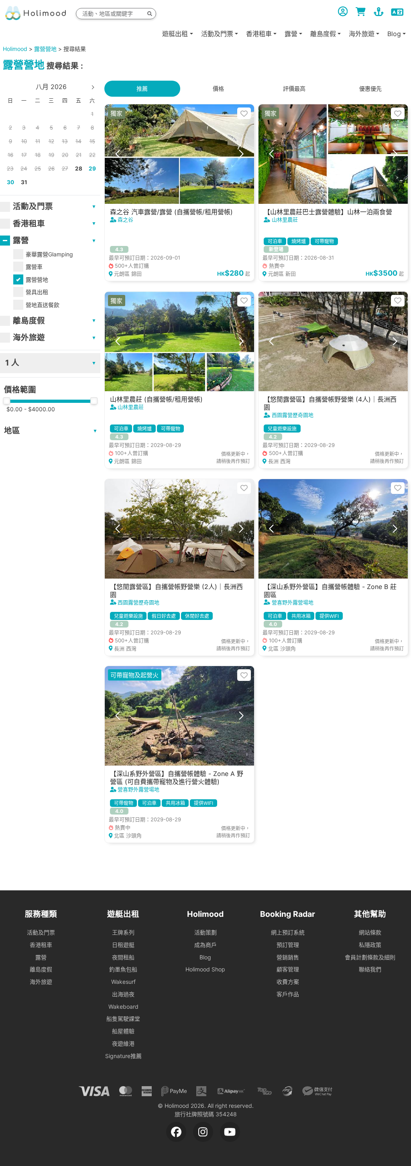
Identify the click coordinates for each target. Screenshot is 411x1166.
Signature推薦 (123, 1055)
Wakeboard (123, 1006)
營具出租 (37, 291)
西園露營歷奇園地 (292, 415)
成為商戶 (205, 944)
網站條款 (370, 932)
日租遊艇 (123, 944)
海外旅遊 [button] (361, 34)
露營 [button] (291, 34)
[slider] (6, 400)
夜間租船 (123, 957)
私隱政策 (370, 944)
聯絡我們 (370, 969)
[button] (117, 154)
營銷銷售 (288, 957)
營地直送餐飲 (42, 304)
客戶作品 (288, 994)
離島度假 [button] (323, 34)
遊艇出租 (175, 34)
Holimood (15, 48)
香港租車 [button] (259, 34)
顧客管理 (288, 969)
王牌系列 (123, 932)
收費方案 (288, 981)
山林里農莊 (285, 219)
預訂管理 (288, 944)
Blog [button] (394, 34)
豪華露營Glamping (49, 254)
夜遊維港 (123, 1043)
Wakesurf (123, 981)
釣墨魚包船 (123, 969)
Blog (205, 957)
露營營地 (45, 48)
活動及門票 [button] (217, 34)
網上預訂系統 (288, 932)
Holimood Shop (205, 969)
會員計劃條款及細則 (370, 957)
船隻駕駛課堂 (123, 1018)
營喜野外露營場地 (292, 602)
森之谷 (125, 219)
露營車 (34, 266)
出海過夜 (123, 994)
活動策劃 (205, 932)
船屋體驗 (123, 1031)
